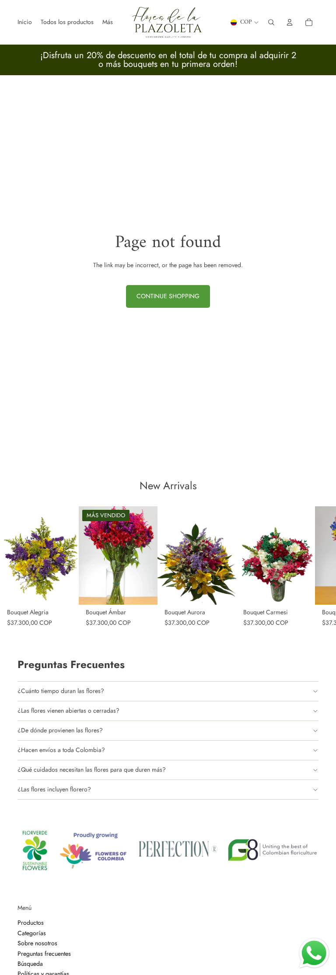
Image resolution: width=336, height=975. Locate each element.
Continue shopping (168, 296)
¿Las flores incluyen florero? (54, 789)
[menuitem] (107, 22)
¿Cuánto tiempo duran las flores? (61, 690)
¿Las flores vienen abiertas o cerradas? (68, 710)
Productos (31, 923)
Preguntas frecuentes (44, 953)
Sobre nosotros (37, 943)
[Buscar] (271, 22)
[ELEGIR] (65, 591)
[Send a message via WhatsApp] (314, 953)
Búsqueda (30, 963)
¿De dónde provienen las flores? (60, 730)
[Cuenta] (289, 22)
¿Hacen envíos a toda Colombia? (61, 749)
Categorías (32, 933)
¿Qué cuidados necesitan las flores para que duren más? (92, 769)
